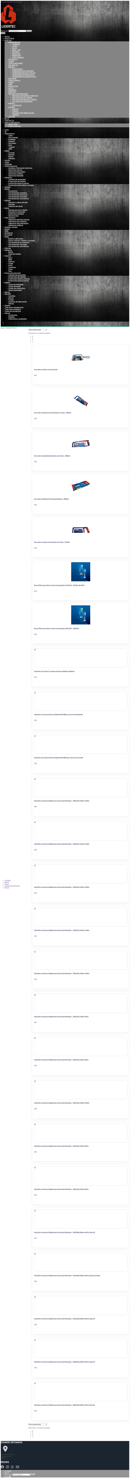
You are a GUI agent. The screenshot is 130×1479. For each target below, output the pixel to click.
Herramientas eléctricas (18, 195)
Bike (10, 260)
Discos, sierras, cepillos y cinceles (21, 240)
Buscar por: (4, 31)
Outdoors (12, 267)
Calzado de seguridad (17, 179)
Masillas (11, 317)
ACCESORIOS (17, 69)
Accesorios (12, 191)
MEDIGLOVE (13, 86)
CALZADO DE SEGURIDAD (22, 101)
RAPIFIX (11, 103)
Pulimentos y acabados (17, 319)
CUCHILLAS (16, 105)
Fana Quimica (10, 218)
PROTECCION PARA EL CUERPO (24, 100)
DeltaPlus (8, 177)
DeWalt (7, 187)
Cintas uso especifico (16, 288)
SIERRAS (15, 115)
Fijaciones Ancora (15, 170)
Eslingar (8, 200)
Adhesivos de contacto (17, 221)
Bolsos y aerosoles (15, 239)
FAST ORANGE (18, 58)
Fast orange (13, 137)
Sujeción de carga (15, 206)
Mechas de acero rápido (18, 210)
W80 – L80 (16, 50)
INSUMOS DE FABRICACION (23, 113)
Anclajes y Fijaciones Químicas (20, 168)
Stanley (7, 305)
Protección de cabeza (17, 181)
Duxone (11, 155)
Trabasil (11, 147)
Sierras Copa (13, 216)
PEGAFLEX (16, 54)
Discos (11, 298)
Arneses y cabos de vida (18, 202)
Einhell (7, 189)
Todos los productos (13, 311)
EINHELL (11, 67)
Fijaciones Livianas (15, 174)
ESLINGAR (12, 79)
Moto (10, 265)
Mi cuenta (8, 235)
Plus (10, 271)
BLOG (7, 119)
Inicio (7, 130)
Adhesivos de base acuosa (18, 219)
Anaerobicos (10, 134)
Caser (7, 162)
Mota (7, 237)
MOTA (10, 88)
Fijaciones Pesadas (15, 176)
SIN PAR (11, 107)
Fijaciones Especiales (16, 172)
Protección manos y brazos (19, 279)
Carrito (7, 160)
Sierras (11, 303)
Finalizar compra (11, 227)
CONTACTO (9, 121)
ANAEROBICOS (14, 42)
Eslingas (11, 204)
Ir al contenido (17, 2)
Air (6, 132)
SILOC (14, 48)
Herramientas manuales (17, 197)
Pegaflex (11, 139)
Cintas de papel (14, 286)
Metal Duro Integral (16, 214)
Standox (11, 158)
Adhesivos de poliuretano (18, 223)
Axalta (7, 151)
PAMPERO (12, 90)
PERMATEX (16, 56)
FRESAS (15, 111)
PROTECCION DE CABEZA (22, 98)
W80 (10, 149)
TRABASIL (16, 44)
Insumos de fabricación (17, 302)
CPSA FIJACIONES (15, 63)
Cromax (11, 153)
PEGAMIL (15, 52)
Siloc (10, 145)
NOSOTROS (9, 38)
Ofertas (8, 248)
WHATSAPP (13, 124)
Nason (10, 156)
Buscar (29, 31)
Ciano (10, 135)
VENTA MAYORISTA (12, 122)
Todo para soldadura (13, 309)
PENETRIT (12, 92)
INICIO (7, 37)
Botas (10, 252)
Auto (10, 258)
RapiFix (7, 282)
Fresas (11, 300)
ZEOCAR (11, 117)
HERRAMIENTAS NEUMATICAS (24, 77)
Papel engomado (15, 290)
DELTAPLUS (13, 65)
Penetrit (8, 256)
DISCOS (15, 109)
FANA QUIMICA (14, 80)
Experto (11, 261)
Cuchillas (11, 296)
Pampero (8, 250)
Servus (7, 292)
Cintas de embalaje (16, 284)
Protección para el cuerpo (18, 183)
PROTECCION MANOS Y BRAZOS (25, 96)
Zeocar (7, 313)
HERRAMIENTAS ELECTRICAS (23, 73)
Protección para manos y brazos (21, 185)
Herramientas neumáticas (18, 198)
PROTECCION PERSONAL (18, 94)
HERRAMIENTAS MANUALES (23, 75)
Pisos (10, 269)
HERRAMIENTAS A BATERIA (23, 71)
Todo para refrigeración (14, 307)
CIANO (15, 46)
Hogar (10, 263)
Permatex (12, 143)
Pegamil (11, 141)
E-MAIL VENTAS (14, 126)
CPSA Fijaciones (11, 166)
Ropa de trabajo (14, 254)
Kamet (7, 229)
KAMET (11, 82)
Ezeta (7, 208)
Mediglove (9, 233)
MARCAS (8, 40)
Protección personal (13, 273)
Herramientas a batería (17, 193)
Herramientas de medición (18, 242)
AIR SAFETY (13, 59)
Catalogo (8, 164)
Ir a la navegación (6, 2)
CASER (11, 61)
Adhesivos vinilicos (15, 225)
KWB (10, 84)
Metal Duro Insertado (16, 212)
